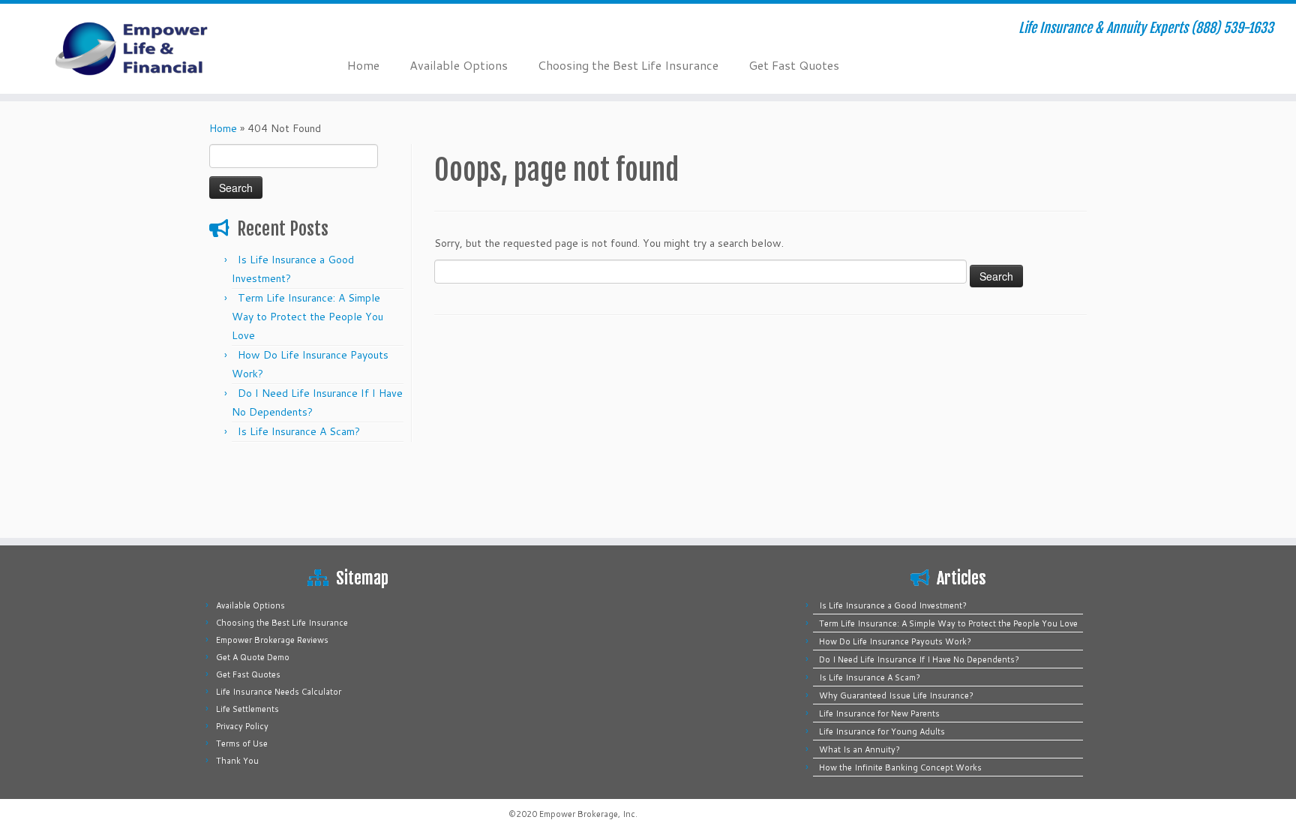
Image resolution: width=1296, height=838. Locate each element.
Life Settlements (247, 709)
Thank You (237, 761)
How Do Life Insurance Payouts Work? (895, 641)
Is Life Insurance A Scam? (299, 431)
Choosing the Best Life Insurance (628, 65)
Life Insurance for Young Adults (882, 731)
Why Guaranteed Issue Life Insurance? (896, 695)
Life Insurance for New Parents (879, 713)
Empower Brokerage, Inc (587, 814)
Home (363, 65)
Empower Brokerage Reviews (272, 640)
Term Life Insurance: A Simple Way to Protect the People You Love (307, 316)
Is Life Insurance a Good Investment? (893, 605)
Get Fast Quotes (793, 65)
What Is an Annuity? (859, 749)
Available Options (459, 65)
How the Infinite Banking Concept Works (900, 767)
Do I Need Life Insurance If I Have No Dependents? (919, 659)
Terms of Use (242, 743)
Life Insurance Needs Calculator (278, 692)
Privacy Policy (242, 726)
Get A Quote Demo (253, 657)
